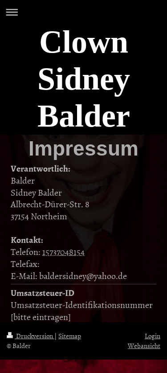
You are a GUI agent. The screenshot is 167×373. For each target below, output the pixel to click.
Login (152, 336)
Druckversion (34, 336)
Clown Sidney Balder (83, 79)
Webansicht (144, 345)
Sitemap (69, 336)
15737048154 (63, 251)
